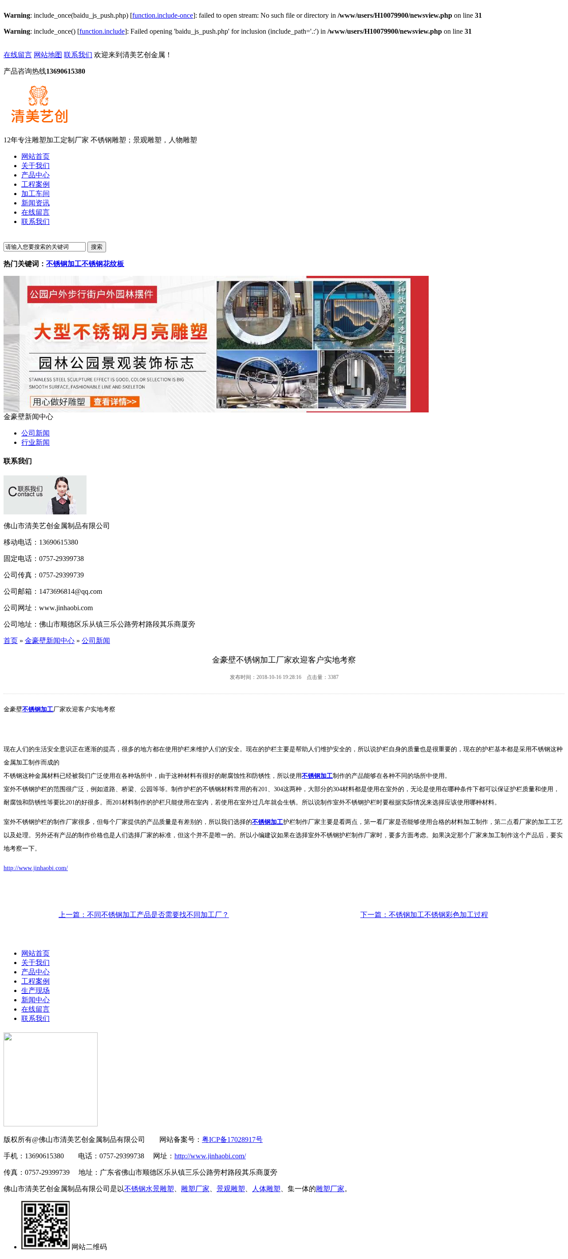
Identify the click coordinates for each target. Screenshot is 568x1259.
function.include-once (162, 15)
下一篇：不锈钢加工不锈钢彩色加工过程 (424, 914)
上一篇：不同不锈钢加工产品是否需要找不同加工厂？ (144, 914)
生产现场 (35, 990)
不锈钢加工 (37, 709)
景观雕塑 (231, 1188)
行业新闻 (35, 442)
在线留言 (18, 55)
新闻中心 (35, 1000)
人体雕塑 (266, 1188)
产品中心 (35, 972)
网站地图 (48, 55)
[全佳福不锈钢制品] (216, 410)
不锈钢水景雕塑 (149, 1188)
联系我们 (78, 55)
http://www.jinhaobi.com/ (36, 868)
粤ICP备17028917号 (232, 1139)
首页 (11, 640)
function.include (102, 31)
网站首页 (35, 953)
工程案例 (35, 981)
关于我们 (35, 962)
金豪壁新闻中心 (50, 640)
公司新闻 (35, 433)
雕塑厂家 (195, 1188)
